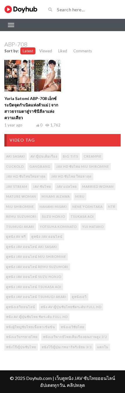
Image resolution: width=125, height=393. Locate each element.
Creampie (92, 156)
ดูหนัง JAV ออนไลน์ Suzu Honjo (33, 276)
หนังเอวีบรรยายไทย (22, 337)
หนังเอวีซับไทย (72, 327)
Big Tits (70, 156)
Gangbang (40, 166)
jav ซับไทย (42, 186)
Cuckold (15, 166)
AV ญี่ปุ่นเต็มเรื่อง (44, 156)
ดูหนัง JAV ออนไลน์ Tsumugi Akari (36, 297)
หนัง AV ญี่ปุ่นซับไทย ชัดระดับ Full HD (37, 317)
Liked (62, 51)
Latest (28, 51)
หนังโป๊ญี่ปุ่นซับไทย (21, 347)
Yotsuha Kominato (58, 226)
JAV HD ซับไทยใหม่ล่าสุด (26, 176)
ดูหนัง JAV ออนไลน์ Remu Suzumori (37, 267)
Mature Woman (21, 196)
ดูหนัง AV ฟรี (16, 236)
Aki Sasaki (15, 156)
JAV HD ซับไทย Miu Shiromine (82, 166)
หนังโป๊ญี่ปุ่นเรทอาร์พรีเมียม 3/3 (67, 347)
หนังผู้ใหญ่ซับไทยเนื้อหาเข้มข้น (30, 327)
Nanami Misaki (53, 206)
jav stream (16, 186)
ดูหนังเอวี (79, 297)
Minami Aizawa (56, 196)
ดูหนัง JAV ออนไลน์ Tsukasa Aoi (33, 287)
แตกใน (102, 347)
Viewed (45, 51)
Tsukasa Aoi (82, 216)
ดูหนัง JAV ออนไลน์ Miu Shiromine (36, 256)
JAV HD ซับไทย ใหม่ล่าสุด (71, 176)
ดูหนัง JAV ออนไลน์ (47, 236)
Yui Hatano (93, 226)
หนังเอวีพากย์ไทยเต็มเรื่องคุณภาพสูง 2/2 (75, 337)
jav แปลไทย (66, 186)
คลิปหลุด (76, 385)
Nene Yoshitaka (87, 206)
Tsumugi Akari (20, 226)
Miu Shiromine (20, 206)
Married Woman (98, 186)
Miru (80, 196)
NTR (111, 206)
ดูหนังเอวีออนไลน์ (20, 307)
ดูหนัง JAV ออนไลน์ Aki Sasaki (31, 247)
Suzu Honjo (53, 216)
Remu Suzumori (21, 216)
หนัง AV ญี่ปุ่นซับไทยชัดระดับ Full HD (71, 307)
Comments (82, 51)
